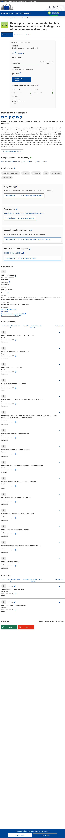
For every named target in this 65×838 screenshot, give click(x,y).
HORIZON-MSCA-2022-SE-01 (13, 253)
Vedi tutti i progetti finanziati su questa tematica (20, 218)
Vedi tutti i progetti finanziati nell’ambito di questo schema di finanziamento (28, 239)
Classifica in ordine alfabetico (11, 326)
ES (10, 117)
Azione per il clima (39, 93)
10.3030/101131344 (17, 53)
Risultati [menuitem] (28, 34)
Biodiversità (15, 96)
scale (45, 173)
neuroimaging (7, 177)
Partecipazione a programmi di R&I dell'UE (15, 314)
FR (13, 117)
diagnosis (26, 173)
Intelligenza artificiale (17, 93)
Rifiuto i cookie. (45, 835)
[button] (54, 7)
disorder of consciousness (10, 173)
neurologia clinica (41, 162)
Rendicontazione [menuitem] (18, 34)
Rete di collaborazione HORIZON (12, 316)
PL (21, 117)
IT (17, 117)
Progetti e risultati (13, 18)
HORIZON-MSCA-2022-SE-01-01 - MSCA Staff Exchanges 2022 (23, 213)
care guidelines (56, 173)
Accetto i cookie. (20, 835)
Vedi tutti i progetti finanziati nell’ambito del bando (21, 258)
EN (6, 117)
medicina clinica (28, 162)
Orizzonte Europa (26, 18)
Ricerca (58, 7)
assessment (36, 173)
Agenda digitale (16, 89)
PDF (27, 627)
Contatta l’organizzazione (10, 310)
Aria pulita (36, 89)
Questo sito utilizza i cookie (23, 831)
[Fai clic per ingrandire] (59, 332)
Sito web (5, 312)
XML (10, 627)
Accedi (50, 7)
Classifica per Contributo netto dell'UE (32, 326)
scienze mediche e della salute (10, 162)
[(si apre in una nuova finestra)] (7, 7)
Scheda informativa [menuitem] (7, 34)
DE (2, 117)
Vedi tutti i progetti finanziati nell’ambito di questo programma (24, 195)
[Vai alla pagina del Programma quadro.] (4, 25)
